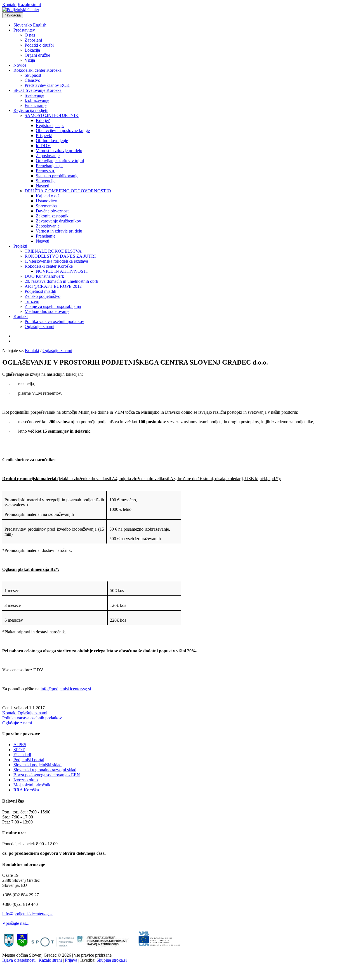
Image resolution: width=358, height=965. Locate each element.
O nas (30, 35)
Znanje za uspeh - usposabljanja (53, 306)
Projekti (20, 246)
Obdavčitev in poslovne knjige (63, 130)
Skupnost (33, 75)
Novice (19, 65)
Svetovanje (34, 95)
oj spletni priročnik (33, 784)
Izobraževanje (37, 100)
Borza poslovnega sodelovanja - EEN (46, 774)
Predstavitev (24, 30)
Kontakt (9, 4)
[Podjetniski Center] (20, 9)
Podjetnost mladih (40, 291)
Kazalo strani (29, 4)
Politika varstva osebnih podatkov (54, 321)
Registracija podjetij (30, 110)
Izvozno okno (25, 779)
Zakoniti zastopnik (52, 216)
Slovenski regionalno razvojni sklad (44, 769)
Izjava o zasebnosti (19, 960)
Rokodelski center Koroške (49, 266)
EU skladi (22, 754)
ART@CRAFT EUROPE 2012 (53, 286)
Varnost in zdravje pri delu (59, 150)
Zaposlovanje (48, 155)
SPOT (19, 749)
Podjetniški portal (28, 759)
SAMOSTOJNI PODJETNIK (52, 115)
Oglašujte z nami (39, 326)
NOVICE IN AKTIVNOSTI (62, 271)
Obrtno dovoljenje (52, 140)
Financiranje (35, 105)
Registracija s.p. (50, 125)
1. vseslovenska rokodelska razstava (56, 261)
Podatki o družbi (39, 45)
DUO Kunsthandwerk (44, 276)
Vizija (30, 60)
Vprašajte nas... (15, 923)
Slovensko (22, 25)
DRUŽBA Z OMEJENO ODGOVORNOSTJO (68, 190)
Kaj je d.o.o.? (48, 195)
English (39, 25)
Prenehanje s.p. (49, 165)
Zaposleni (33, 40)
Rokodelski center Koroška (37, 70)
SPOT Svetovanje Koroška (37, 90)
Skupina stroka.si (111, 960)
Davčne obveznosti (53, 211)
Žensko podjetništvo (42, 296)
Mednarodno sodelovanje (47, 311)
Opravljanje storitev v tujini (60, 160)
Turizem (32, 301)
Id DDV (43, 145)
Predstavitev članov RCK (47, 85)
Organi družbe (37, 55)
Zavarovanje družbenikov (58, 221)
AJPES (19, 744)
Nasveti (42, 185)
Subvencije (45, 180)
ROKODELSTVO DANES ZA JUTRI (60, 256)
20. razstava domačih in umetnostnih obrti (61, 281)
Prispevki (44, 135)
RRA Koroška (26, 789)
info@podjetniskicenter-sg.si (66, 688)
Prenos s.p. (45, 170)
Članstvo (32, 80)
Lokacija (32, 50)
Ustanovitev (46, 200)
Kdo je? (43, 120)
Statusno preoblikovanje (57, 175)
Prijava (71, 960)
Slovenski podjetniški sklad (37, 764)
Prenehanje (45, 236)
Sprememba (46, 205)
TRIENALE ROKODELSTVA (53, 251)
